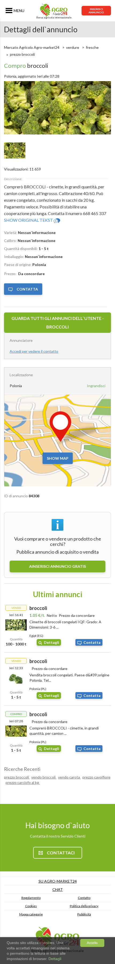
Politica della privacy (84, 906)
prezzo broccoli (17, 777)
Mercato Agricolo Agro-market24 (31, 47)
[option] (57, 107)
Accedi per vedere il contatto (34, 351)
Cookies (31, 906)
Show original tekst (28, 220)
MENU (19, 10)
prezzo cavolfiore (96, 777)
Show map (57, 458)
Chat (57, 889)
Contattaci (61, 852)
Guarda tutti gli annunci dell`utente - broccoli (57, 322)
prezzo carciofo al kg (23, 782)
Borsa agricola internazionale (53, 17)
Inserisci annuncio (96, 10)
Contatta (27, 289)
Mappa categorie (31, 914)
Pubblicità (84, 914)
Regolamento (31, 898)
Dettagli (51, 642)
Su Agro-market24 (58, 881)
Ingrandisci (96, 385)
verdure (72, 47)
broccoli (26, 65)
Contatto (84, 898)
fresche (92, 47)
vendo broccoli (43, 777)
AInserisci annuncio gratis (57, 566)
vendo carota (69, 777)
